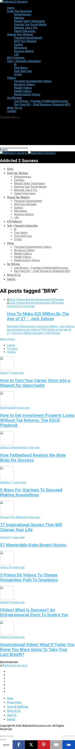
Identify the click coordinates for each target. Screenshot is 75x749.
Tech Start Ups (23, 71)
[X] (31, 744)
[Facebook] (19, 744)
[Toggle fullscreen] (8, 736)
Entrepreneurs (22, 14)
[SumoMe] (68, 744)
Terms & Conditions (17, 706)
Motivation (20, 47)
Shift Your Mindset (25, 41)
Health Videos (22, 91)
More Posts (7, 339)
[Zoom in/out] (11, 736)
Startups (19, 17)
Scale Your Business (19, 11)
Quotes (18, 44)
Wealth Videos (23, 87)
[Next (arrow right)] (4, 739)
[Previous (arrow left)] (1, 739)
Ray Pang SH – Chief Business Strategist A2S (42, 104)
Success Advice (24, 51)
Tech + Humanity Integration (24, 61)
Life (16, 54)
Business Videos (24, 84)
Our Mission (14, 97)
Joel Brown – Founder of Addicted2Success (41, 101)
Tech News (21, 67)
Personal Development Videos (32, 81)
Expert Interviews (24, 31)
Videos (11, 77)
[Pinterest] (44, 744)
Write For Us (14, 107)
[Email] (56, 744)
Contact (11, 111)
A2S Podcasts (16, 57)
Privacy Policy (14, 702)
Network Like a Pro (25, 27)
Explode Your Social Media (30, 24)
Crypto (18, 74)
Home (10, 7)
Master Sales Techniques (29, 21)
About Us (12, 715)
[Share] (4, 736)
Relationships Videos (27, 94)
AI (15, 64)
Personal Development (28, 37)
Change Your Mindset (20, 34)
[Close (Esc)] (1, 736)
